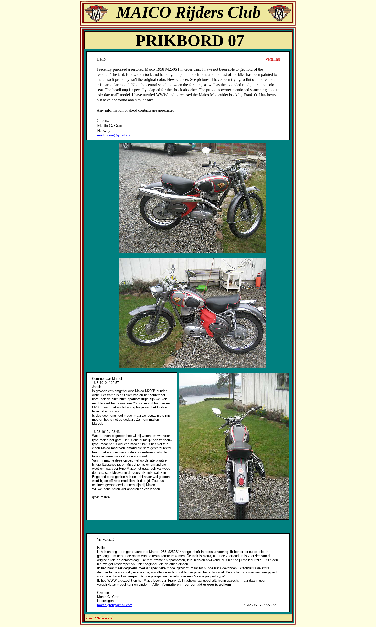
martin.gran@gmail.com (114, 135)
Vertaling (272, 59)
